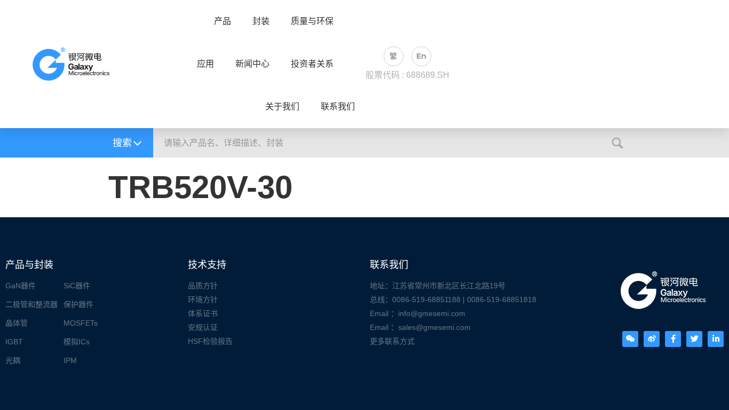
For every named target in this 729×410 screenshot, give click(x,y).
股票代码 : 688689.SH (407, 75)
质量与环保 (312, 21)
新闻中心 (252, 64)
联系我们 (338, 106)
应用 (205, 64)
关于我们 (282, 106)
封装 (261, 21)
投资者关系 (312, 64)
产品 (222, 21)
